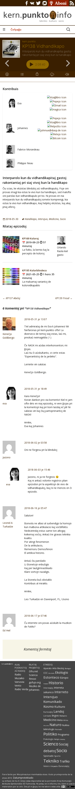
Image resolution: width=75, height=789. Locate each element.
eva (5, 403)
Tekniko (51, 761)
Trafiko (65, 761)
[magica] (57, 109)
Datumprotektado (23, 777)
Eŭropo (64, 677)
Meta (60, 720)
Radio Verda (21, 689)
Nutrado (58, 729)
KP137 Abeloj (11, 298)
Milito (65, 720)
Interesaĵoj (48, 688)
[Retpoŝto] (56, 126)
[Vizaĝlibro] (56, 97)
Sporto (57, 756)
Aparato (47, 668)
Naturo (55, 724)
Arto (54, 668)
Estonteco (51, 677)
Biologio (68, 668)
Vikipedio (54, 766)
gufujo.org (35, 682)
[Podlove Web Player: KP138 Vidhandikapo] (37, 59)
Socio (63, 219)
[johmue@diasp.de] (51, 130)
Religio (56, 739)
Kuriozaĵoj (48, 712)
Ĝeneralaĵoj (63, 766)
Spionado (48, 755)
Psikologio (48, 739)
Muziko (46, 725)
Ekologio (61, 672)
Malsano (63, 716)
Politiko (50, 734)
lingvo (55, 715)
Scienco (50, 744)
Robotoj (62, 739)
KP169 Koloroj (30, 238)
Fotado (45, 684)
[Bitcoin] (57, 138)
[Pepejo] (57, 101)
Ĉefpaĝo (16, 29)
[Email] (58, 105)
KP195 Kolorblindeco (34, 270)
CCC (45, 672)
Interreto (61, 692)
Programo (63, 734)
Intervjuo (43, 219)
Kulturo (59, 707)
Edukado (51, 673)
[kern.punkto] (37, 12)
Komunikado (52, 701)
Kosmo (48, 706)
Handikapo (31, 219)
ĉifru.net (33, 671)
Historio (56, 682)
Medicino (54, 219)
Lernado (47, 716)
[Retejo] (57, 134)
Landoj (59, 711)
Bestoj (60, 668)
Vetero (46, 766)
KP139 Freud (63, 298)
